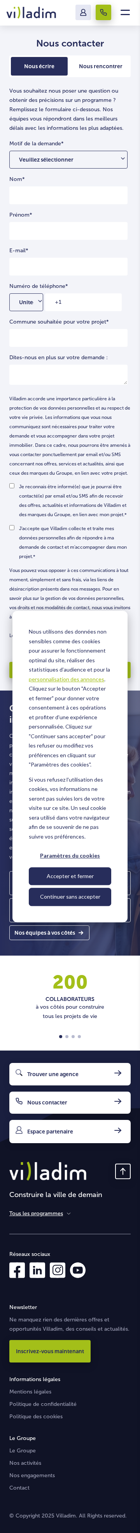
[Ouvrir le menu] (125, 12)
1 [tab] (60, 1036)
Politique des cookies (36, 1416)
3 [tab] (73, 1036)
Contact (19, 1488)
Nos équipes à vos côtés (44, 933)
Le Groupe (22, 1451)
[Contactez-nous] (103, 12)
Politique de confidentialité (43, 1404)
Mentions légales (30, 1392)
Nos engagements (32, 1475)
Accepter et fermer (70, 876)
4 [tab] (79, 1036)
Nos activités (25, 1463)
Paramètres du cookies (70, 855)
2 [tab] (66, 1036)
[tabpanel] (70, 994)
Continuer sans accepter (70, 896)
